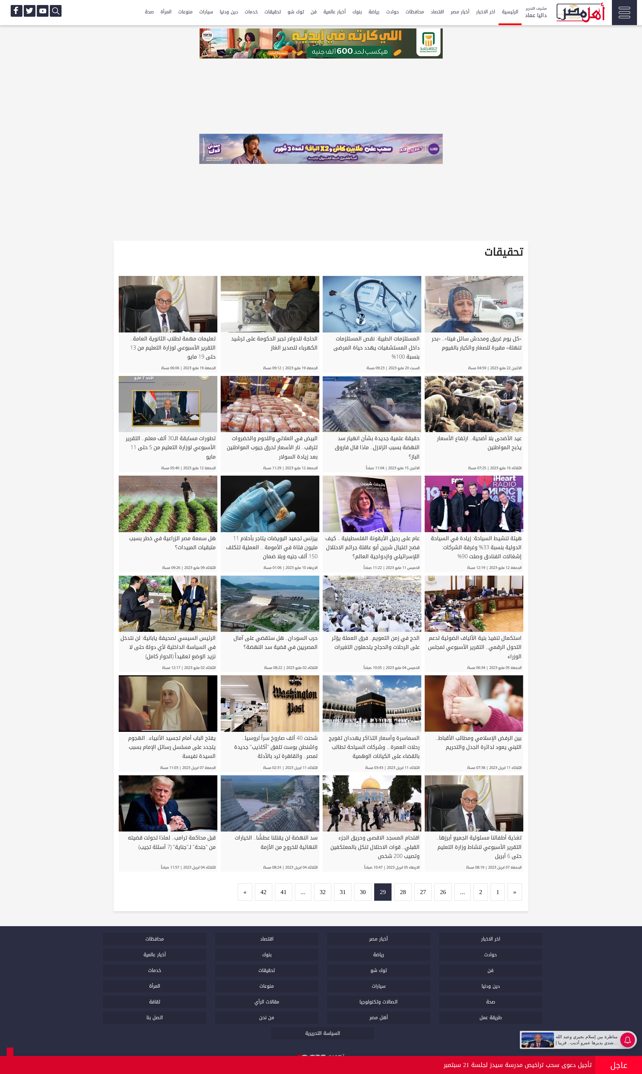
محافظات (415, 11)
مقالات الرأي (266, 1001)
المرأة (166, 11)
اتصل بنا (154, 1017)
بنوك (357, 11)
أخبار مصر (460, 11)
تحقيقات (272, 11)
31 (343, 892)
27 (423, 892)
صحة (149, 11)
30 (363, 892)
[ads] (321, 44)
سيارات (206, 11)
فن (314, 11)
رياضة (374, 11)
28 (403, 892)
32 (323, 892)
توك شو (296, 11)
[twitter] (29, 11)
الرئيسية (510, 11)
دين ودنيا (229, 11)
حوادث (392, 11)
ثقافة (154, 1001)
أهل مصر (378, 1017)
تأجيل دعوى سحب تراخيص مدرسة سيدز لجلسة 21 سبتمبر (518, 1065)
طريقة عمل (490, 1017)
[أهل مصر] (580, 13)
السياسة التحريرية (322, 1033)
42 (263, 892)
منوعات (185, 11)
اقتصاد (437, 11)
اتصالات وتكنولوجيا (378, 1001)
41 (284, 892)
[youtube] (42, 11)
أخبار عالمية (334, 11)
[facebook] (16, 11)
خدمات (251, 11)
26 (443, 892)
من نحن (266, 1017)
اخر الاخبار (485, 11)
